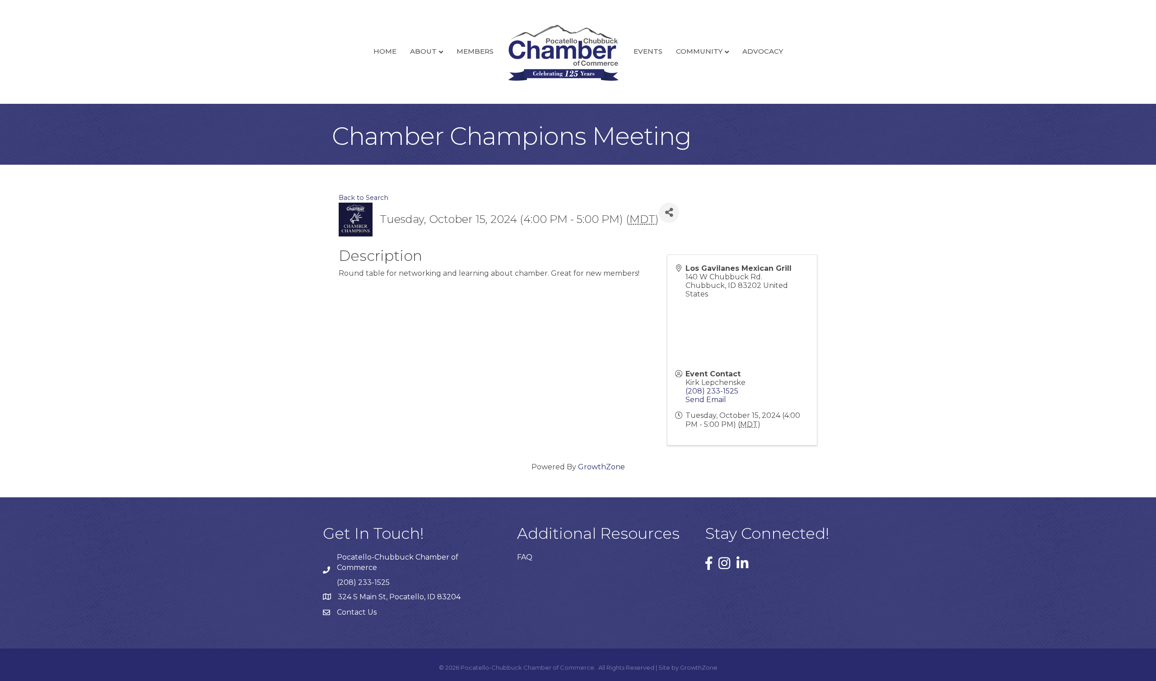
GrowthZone (601, 467)
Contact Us (357, 612)
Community (699, 51)
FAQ (524, 557)
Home (384, 51)
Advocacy (762, 51)
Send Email (705, 399)
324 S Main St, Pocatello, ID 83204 (399, 597)
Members (475, 51)
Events (648, 51)
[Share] (669, 213)
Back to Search (363, 198)
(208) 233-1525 (711, 391)
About (423, 51)
